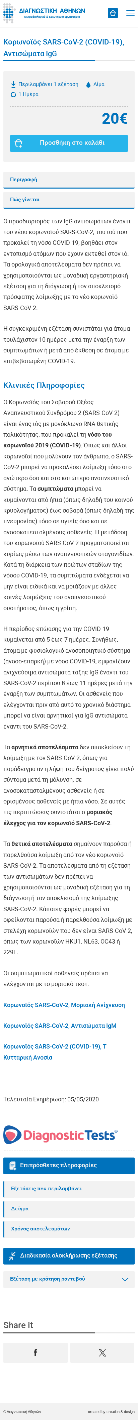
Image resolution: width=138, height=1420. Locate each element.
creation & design (121, 1412)
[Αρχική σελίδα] (45, 13)
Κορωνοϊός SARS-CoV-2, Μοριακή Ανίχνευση (64, 1005)
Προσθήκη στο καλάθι (72, 143)
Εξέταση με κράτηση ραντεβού (47, 1279)
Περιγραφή (23, 180)
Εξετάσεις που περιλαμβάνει (46, 1189)
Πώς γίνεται (25, 200)
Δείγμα (19, 1209)
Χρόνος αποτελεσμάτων (40, 1229)
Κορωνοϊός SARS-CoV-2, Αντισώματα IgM (60, 1026)
